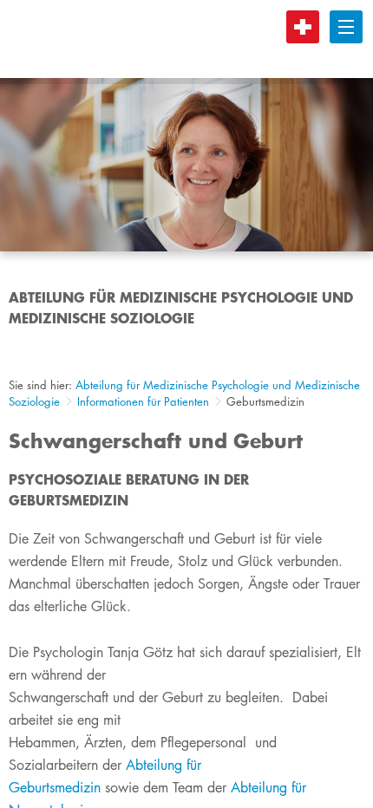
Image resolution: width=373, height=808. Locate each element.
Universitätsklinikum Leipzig (173, 39)
